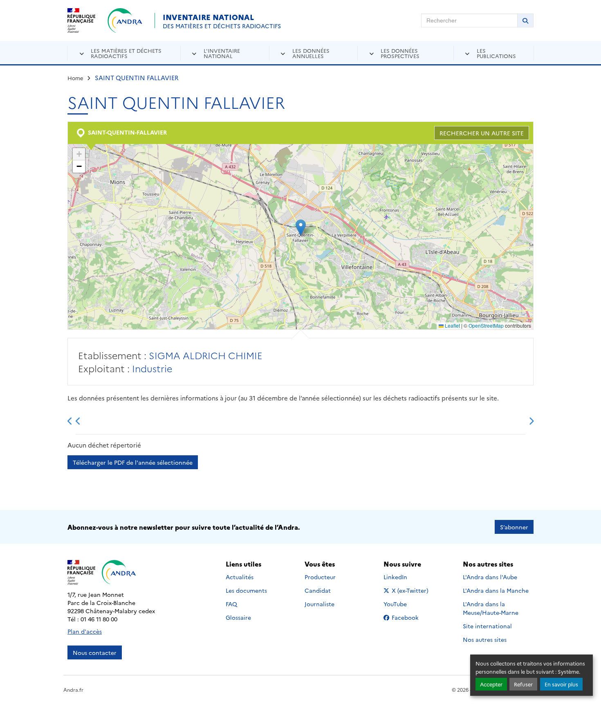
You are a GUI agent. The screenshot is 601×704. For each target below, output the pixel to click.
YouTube (404, 604)
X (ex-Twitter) (410, 590)
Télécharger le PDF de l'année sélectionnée (133, 462)
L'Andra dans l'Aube (490, 577)
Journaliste (319, 604)
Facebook (410, 617)
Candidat (318, 590)
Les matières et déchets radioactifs (126, 53)
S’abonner (514, 527)
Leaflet (452, 325)
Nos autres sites (485, 639)
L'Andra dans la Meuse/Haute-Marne (490, 608)
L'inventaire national (222, 53)
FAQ (231, 604)
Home (75, 77)
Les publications (496, 53)
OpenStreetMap (486, 325)
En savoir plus (561, 684)
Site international (487, 626)
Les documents (246, 590)
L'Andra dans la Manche (496, 590)
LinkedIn (404, 577)
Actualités (239, 577)
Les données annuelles (311, 53)
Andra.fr (73, 689)
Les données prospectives (400, 53)
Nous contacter (95, 652)
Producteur (320, 577)
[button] (301, 227)
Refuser (523, 684)
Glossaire (238, 617)
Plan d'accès (84, 631)
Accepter (491, 684)
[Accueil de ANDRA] (125, 20)
